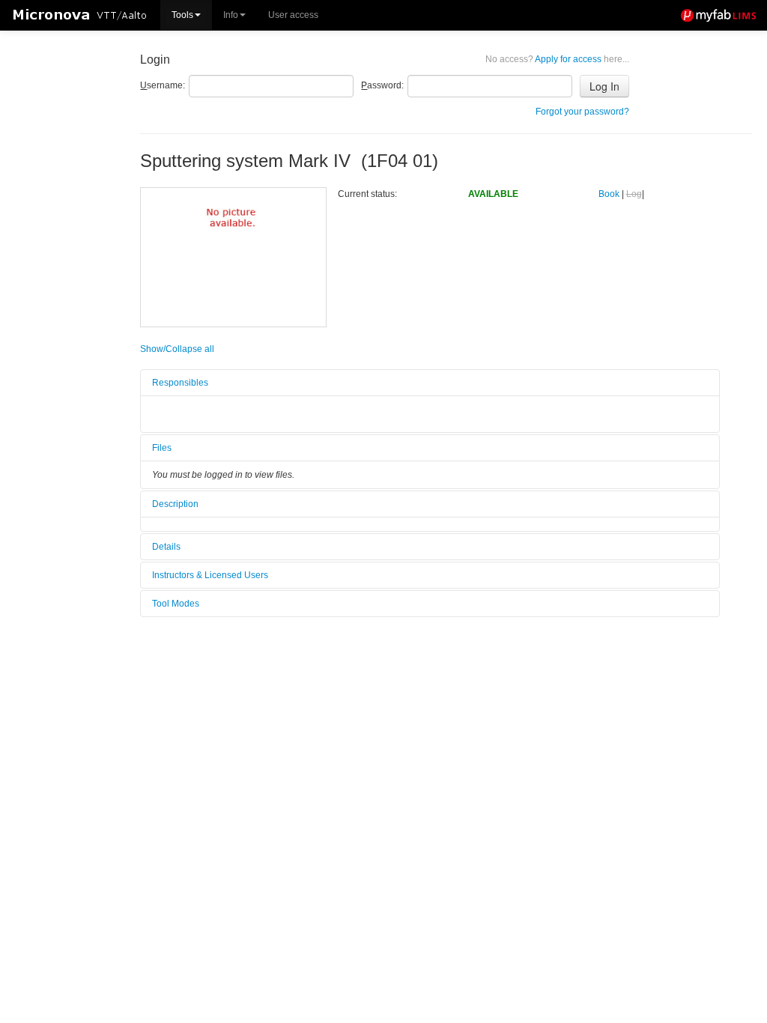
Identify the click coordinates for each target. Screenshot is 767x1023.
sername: (162, 85)
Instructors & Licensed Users (210, 575)
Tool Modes (175, 603)
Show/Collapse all (177, 349)
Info (230, 15)
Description (175, 504)
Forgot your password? (582, 111)
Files (162, 448)
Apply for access (557, 59)
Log (634, 194)
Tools (182, 15)
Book (608, 194)
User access (293, 15)
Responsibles (180, 382)
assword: (382, 85)
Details (166, 546)
